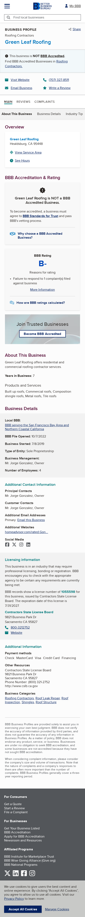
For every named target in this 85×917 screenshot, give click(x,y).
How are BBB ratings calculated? (41, 302)
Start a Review (14, 808)
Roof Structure (46, 702)
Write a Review (60, 88)
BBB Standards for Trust (40, 216)
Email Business (21, 88)
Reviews (23, 101)
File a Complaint (16, 812)
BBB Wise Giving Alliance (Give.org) (29, 860)
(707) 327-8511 (59, 80)
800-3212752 (20, 627)
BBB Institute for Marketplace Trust (29, 856)
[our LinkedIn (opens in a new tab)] (15, 875)
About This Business (17, 113)
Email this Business (31, 520)
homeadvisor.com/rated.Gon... (26, 532)
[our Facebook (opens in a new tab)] (24, 875)
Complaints (44, 101)
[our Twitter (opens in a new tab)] (7, 875)
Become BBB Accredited (42, 333)
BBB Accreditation (17, 832)
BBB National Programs (20, 864)
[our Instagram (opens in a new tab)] (32, 875)
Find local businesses (28, 17)
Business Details (49, 113)
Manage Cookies (57, 909)
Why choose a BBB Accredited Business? (40, 235)
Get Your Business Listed (22, 828)
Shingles (28, 702)
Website (16, 633)
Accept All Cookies (23, 909)
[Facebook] (7, 545)
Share (77, 29)
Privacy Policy (14, 898)
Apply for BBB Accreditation (24, 836)
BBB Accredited (52, 56)
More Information (42, 289)
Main (8, 101)
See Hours (22, 160)
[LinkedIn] (28, 545)
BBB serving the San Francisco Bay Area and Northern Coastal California (37, 427)
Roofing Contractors (19, 698)
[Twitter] (14, 545)
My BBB (75, 6)
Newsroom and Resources (23, 840)
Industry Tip (74, 113)
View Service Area (28, 152)
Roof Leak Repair (47, 698)
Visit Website (20, 80)
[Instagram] (21, 545)
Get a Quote (13, 804)
